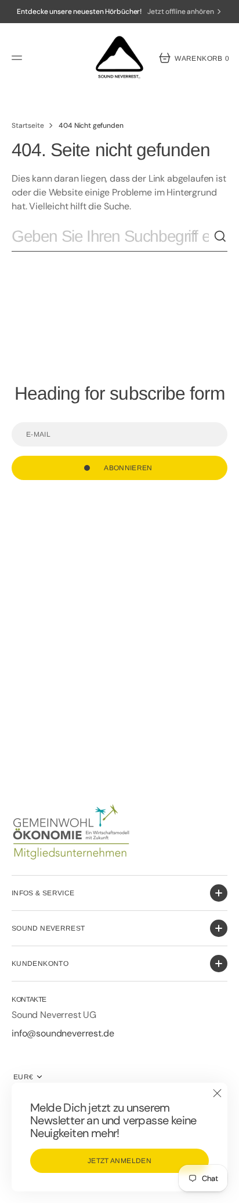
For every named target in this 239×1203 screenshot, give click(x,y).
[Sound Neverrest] (119, 58)
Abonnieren (128, 468)
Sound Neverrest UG (54, 1015)
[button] (19, 58)
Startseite (28, 125)
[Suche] (220, 236)
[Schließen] (216, 1093)
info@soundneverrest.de (64, 1033)
